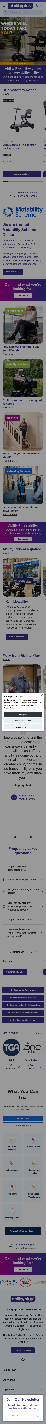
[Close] (42, 695)
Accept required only (23, 721)
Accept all (23, 714)
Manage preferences (23, 727)
